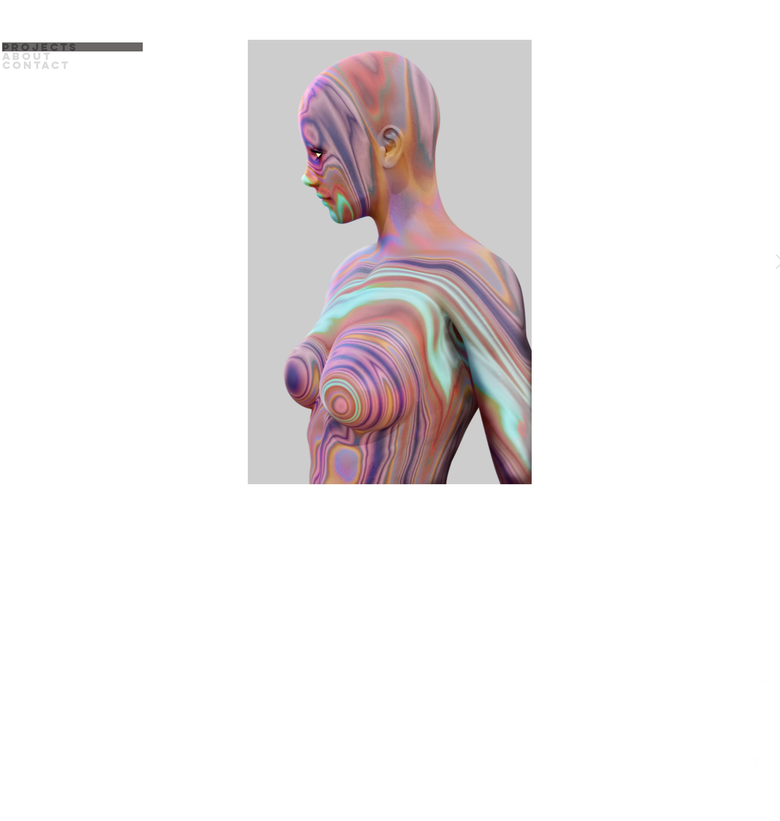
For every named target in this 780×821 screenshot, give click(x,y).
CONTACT (36, 64)
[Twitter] (763, 686)
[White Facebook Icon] (763, 739)
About (27, 55)
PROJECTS (40, 46)
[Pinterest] (763, 765)
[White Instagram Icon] (763, 712)
